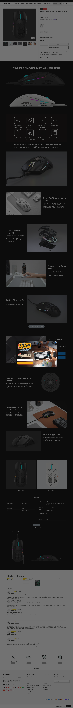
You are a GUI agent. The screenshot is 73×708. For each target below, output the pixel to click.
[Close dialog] (56, 342)
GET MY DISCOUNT (25, 363)
